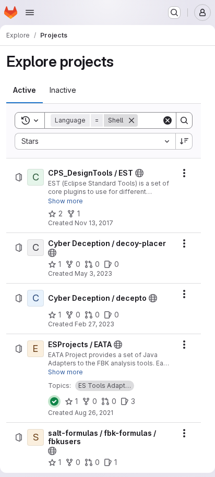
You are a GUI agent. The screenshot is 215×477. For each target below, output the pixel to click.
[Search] (184, 120)
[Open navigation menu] (29, 12)
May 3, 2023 (93, 273)
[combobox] (95, 141)
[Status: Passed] (54, 401)
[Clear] (167, 120)
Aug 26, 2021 (94, 413)
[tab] (24, 90)
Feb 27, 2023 (94, 324)
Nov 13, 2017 (94, 223)
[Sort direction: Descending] (184, 141)
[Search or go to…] (174, 12)
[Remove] (131, 120)
